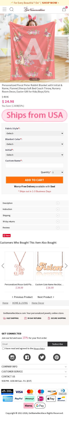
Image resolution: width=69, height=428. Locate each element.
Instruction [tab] (7, 209)
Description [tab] (8, 203)
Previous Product (23, 297)
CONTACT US (8, 376)
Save (8, 235)
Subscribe (57, 344)
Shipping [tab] (6, 215)
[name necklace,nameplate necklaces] (34, 9)
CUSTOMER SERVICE (12, 371)
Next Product (45, 297)
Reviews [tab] (6, 227)
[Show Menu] (5, 9)
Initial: (9, 149)
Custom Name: (13, 160)
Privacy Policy (39, 348)
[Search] (11, 9)
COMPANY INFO (9, 366)
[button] (3, 266)
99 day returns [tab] (9, 221)
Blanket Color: (13, 139)
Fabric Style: (12, 128)
